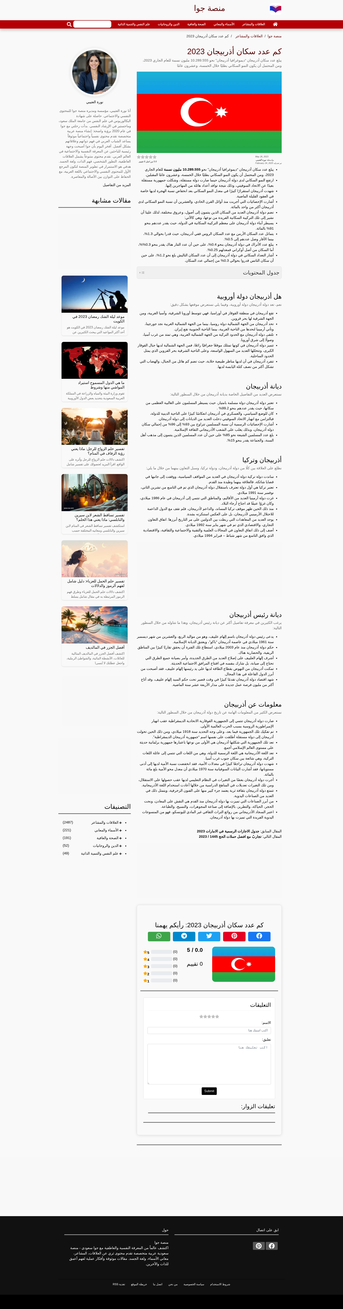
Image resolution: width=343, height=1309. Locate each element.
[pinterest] (259, 1246)
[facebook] (272, 1246)
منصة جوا (275, 36)
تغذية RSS (119, 1284)
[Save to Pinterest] (234, 936)
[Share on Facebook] (259, 936)
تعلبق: (266, 1040)
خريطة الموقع (139, 1284)
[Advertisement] (209, 569)
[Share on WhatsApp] (159, 936)
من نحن (173, 1284)
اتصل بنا (157, 1284)
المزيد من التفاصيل (117, 185)
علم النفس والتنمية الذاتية (134, 24)
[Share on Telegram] (184, 936)
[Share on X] (209, 936)
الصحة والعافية (196, 24)
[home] (275, 24)
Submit (209, 1091)
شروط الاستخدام (220, 1284)
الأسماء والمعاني (224, 24)
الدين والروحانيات (168, 24)
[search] (69, 24)
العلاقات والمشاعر (253, 24)
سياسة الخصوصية (194, 1284)
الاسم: (266, 1023)
